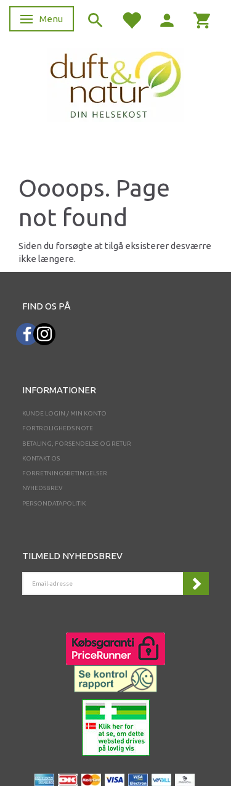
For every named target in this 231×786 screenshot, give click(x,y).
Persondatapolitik (54, 503)
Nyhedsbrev (42, 488)
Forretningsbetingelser (64, 473)
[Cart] (203, 19)
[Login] (167, 19)
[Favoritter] (131, 19)
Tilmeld (196, 583)
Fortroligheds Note (57, 428)
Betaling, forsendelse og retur (76, 443)
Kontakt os (41, 458)
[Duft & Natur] (115, 84)
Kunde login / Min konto (64, 413)
